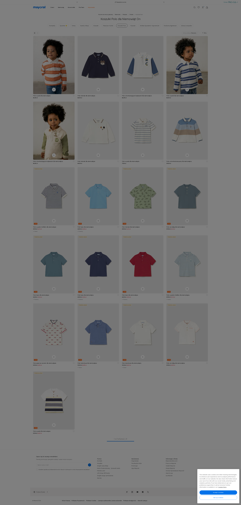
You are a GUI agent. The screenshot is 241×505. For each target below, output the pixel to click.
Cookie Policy (222, 487)
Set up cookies (218, 497)
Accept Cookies (218, 492)
